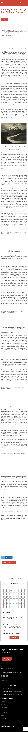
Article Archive (4, 713)
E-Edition (3, 701)
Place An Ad (4, 707)
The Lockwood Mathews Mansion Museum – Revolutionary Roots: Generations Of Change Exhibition (12, 626)
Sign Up (6, 659)
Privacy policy (4, 728)
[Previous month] (5, 583)
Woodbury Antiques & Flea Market (12, 633)
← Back (4, 19)
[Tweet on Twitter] (3, 557)
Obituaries (3, 715)
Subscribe (3, 704)
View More (14, 637)
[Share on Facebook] (7, 557)
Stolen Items (4, 718)
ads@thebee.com (17, 691)
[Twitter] (4, 676)
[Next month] (23, 583)
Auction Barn (6, 612)
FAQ (2, 710)
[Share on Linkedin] (11, 557)
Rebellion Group (10, 726)
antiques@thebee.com (16, 694)
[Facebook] (2, 676)
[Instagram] (7, 676)
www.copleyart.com (17, 518)
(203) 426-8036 (7, 688)
